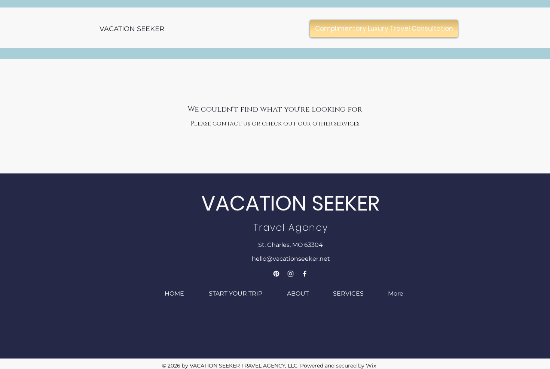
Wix (371, 365)
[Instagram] (290, 274)
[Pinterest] (276, 274)
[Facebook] (305, 274)
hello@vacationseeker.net (291, 258)
